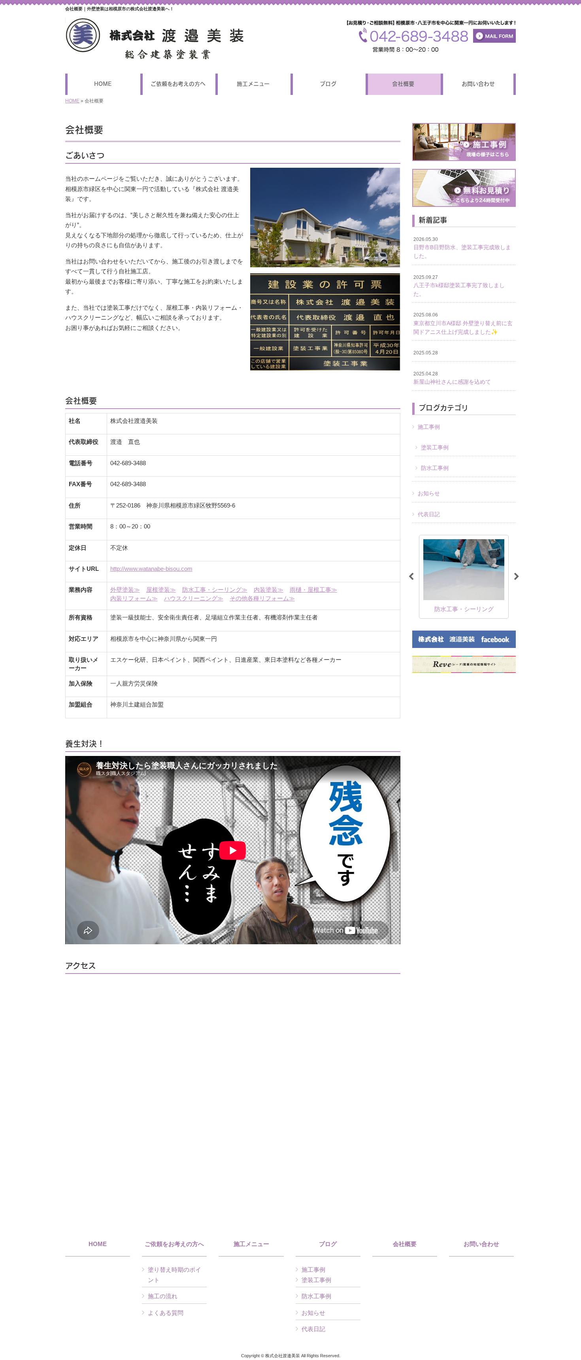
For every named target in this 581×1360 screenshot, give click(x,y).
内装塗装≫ (268, 589)
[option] (479, 576)
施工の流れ (162, 1296)
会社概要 (405, 1244)
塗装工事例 (435, 447)
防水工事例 (435, 468)
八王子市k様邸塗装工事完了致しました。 (459, 286)
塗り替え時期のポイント (174, 1274)
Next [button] (517, 577)
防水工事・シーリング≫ (214, 589)
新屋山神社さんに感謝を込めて (452, 378)
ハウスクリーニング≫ (193, 598)
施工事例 (429, 427)
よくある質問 (165, 1312)
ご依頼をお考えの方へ (174, 1244)
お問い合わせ (481, 1244)
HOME (72, 101)
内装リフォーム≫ (134, 598)
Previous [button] (411, 577)
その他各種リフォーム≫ (262, 598)
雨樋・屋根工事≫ (313, 589)
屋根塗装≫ (161, 589)
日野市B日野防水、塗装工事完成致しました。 (462, 248)
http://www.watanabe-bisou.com (151, 568)
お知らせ (429, 493)
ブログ (328, 1244)
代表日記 (429, 514)
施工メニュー (251, 1244)
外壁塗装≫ (125, 589)
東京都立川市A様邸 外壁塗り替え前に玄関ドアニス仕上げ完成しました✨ (463, 323)
